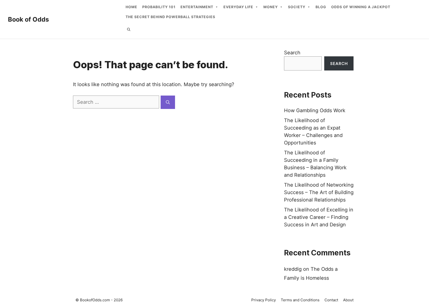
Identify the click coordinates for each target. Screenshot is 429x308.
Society (296, 7)
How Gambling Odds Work (314, 110)
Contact (331, 300)
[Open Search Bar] (128, 29)
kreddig (293, 269)
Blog (321, 7)
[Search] (168, 102)
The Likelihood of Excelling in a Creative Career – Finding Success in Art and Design (318, 217)
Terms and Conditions (300, 300)
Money (270, 7)
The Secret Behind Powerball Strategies (170, 17)
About (348, 300)
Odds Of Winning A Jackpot (360, 7)
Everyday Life (238, 7)
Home (131, 7)
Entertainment (196, 7)
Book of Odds (28, 19)
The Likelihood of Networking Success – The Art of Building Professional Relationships (319, 192)
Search (292, 53)
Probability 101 (159, 7)
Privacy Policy (263, 300)
